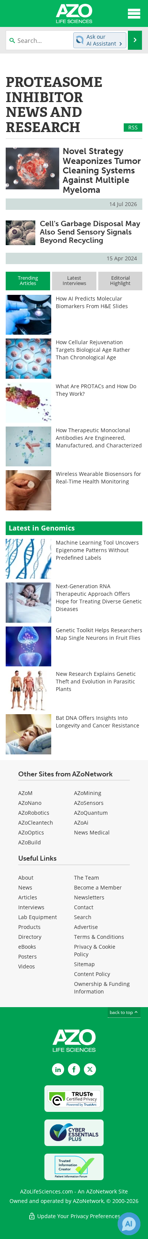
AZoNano (29, 802)
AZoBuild (29, 842)
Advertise (86, 926)
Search (82, 917)
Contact (83, 907)
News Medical (92, 832)
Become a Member (98, 887)
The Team (86, 877)
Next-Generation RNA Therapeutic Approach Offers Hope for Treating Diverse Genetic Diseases (99, 597)
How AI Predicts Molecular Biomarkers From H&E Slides (92, 302)
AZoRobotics (33, 812)
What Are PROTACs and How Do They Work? (96, 390)
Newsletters (89, 897)
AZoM (25, 793)
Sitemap (84, 964)
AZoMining (87, 793)
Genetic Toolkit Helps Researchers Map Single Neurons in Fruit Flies (99, 634)
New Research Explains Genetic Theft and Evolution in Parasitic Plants (96, 681)
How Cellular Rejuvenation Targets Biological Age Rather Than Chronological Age (93, 349)
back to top (122, 1012)
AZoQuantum (91, 812)
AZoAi (81, 822)
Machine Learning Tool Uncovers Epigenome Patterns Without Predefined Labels (97, 550)
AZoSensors (89, 802)
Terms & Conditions (99, 936)
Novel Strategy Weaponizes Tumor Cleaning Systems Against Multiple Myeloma (102, 170)
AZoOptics (31, 832)
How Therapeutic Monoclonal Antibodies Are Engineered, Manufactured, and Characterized (99, 438)
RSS (133, 127)
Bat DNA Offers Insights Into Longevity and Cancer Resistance (97, 721)
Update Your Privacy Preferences (78, 1216)
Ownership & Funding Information (102, 987)
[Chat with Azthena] (129, 1223)
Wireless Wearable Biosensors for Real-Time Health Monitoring (98, 477)
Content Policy (92, 974)
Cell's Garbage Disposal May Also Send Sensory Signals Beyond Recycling (90, 232)
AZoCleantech (35, 822)
